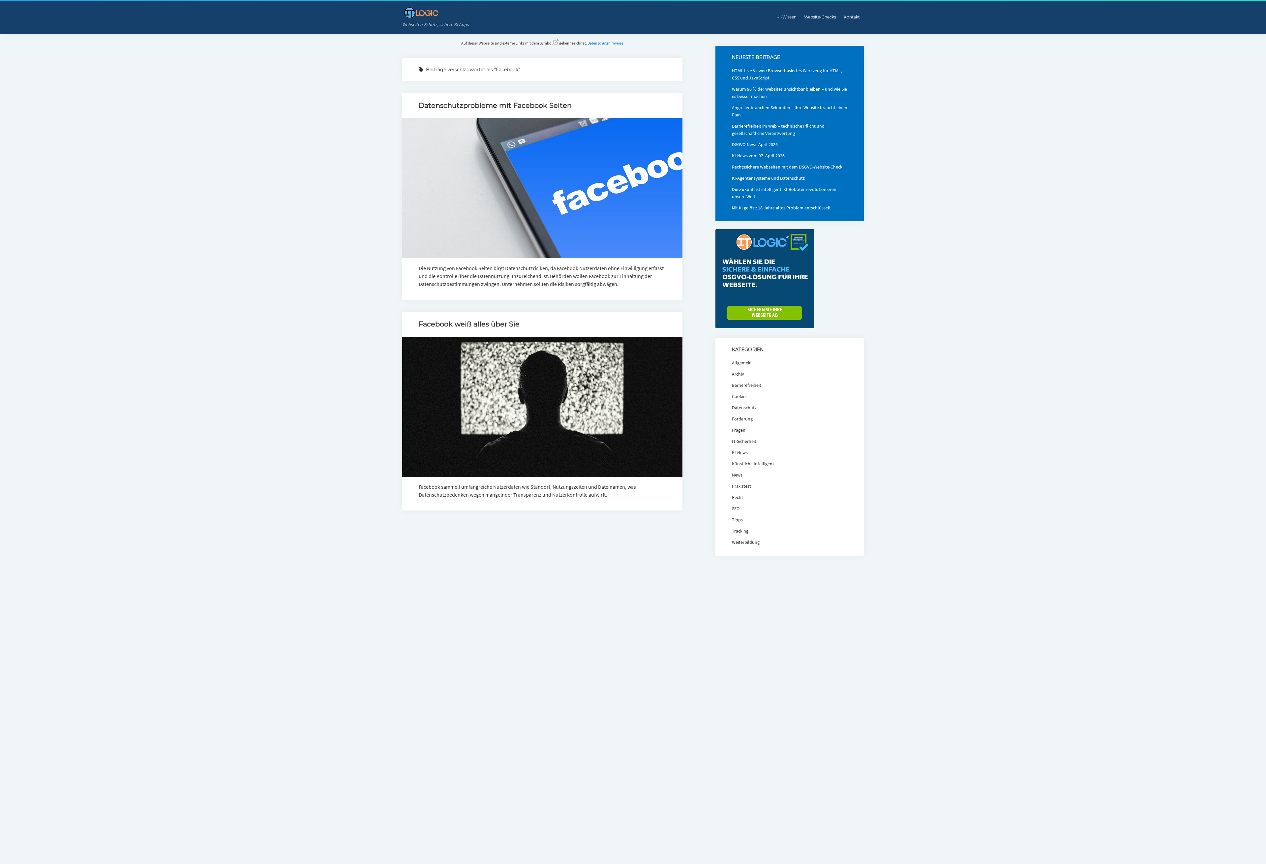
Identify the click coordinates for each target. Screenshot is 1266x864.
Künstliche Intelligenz (753, 464)
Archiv (738, 374)
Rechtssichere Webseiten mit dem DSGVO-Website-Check (787, 167)
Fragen (738, 430)
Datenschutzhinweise (605, 43)
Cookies (739, 396)
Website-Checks (820, 17)
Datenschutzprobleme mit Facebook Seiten (495, 105)
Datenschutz (744, 408)
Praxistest (741, 486)
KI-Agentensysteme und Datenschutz (768, 178)
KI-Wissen (786, 17)
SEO (735, 508)
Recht (737, 497)
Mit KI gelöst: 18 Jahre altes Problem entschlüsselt (781, 208)
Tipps (737, 520)
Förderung (742, 419)
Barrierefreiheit (746, 385)
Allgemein (742, 363)
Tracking (740, 531)
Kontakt (852, 17)
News (737, 475)
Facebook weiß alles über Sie (469, 324)
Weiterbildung (746, 542)
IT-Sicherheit (744, 441)
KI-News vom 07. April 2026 (758, 156)
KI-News (740, 452)
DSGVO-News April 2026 (755, 144)
